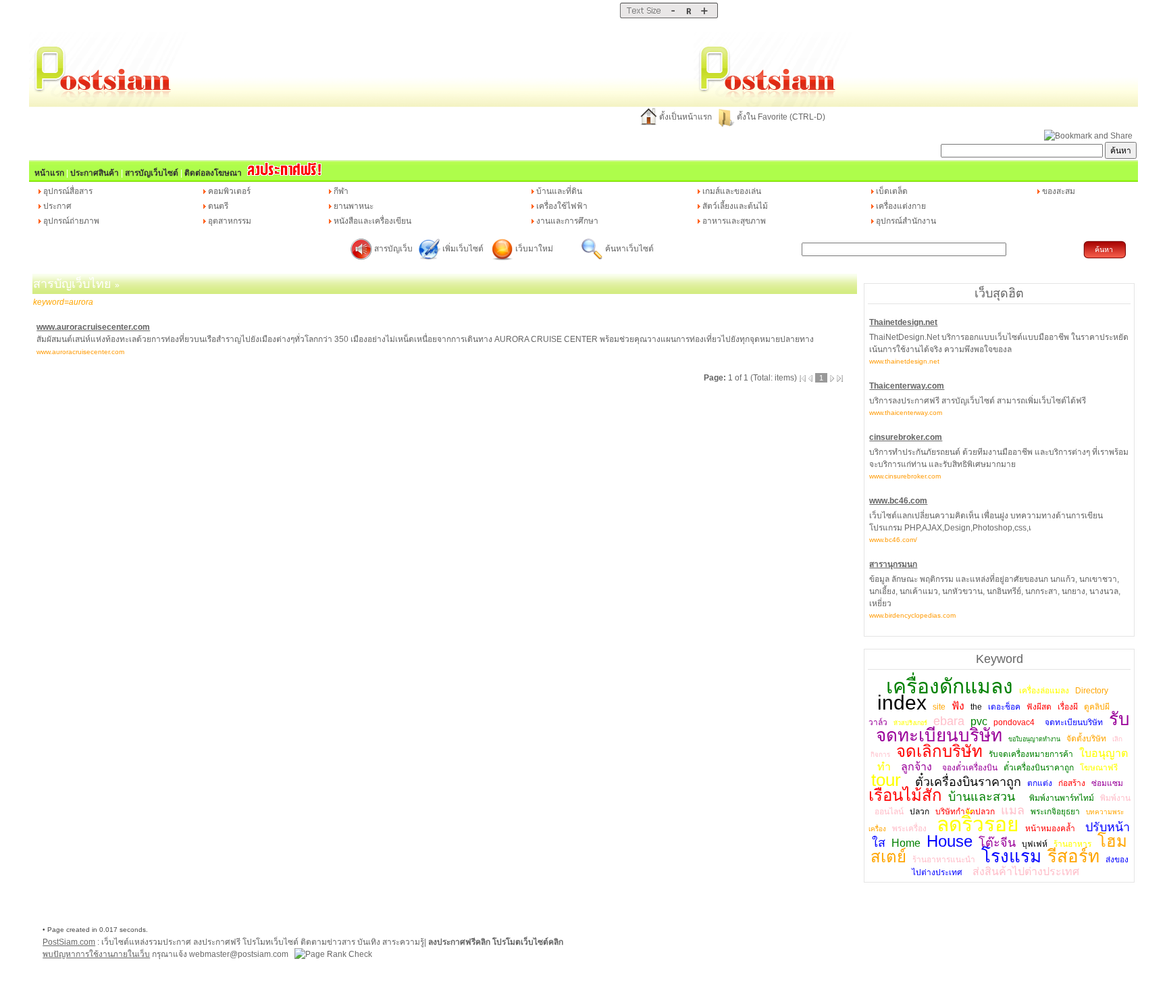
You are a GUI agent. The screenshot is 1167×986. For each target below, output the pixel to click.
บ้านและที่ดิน (559, 191)
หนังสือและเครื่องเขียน (372, 221)
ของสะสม (1058, 191)
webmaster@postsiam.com (239, 954)
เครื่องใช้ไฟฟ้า (562, 206)
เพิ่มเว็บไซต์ (464, 248)
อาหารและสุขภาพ (734, 221)
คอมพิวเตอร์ (229, 191)
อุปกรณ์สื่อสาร (68, 191)
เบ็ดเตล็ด (892, 191)
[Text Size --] (673, 15)
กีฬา (341, 191)
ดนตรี (218, 206)
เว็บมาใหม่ (534, 248)
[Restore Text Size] (688, 15)
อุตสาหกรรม (229, 221)
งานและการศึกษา (567, 221)
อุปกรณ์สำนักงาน (906, 221)
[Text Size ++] (704, 15)
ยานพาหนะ (353, 206)
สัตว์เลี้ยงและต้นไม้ (735, 206)
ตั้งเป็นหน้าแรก (685, 117)
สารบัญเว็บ (393, 248)
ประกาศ (57, 206)
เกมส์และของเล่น (731, 191)
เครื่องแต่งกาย (901, 206)
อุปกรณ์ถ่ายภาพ (71, 221)
